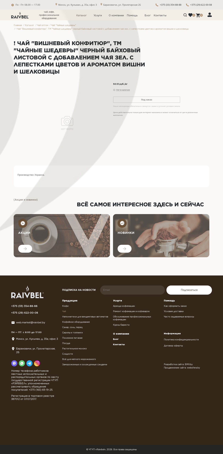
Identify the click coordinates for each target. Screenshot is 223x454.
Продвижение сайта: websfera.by (182, 367)
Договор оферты (173, 345)
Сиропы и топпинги (72, 332)
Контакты (160, 15)
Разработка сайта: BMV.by (178, 364)
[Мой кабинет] (209, 14)
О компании (116, 15)
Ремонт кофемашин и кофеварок (131, 311)
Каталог (81, 15)
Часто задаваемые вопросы (179, 316)
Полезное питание (72, 338)
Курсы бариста (121, 325)
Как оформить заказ (175, 306)
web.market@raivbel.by (30, 322)
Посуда (66, 343)
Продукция (69, 300)
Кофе (65, 306)
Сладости (67, 354)
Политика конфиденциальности (181, 339)
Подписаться (189, 290)
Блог (148, 15)
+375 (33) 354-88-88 (170, 4)
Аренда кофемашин (124, 306)
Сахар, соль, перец (72, 327)
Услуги (98, 15)
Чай (64, 311)
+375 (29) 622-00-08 (201, 4)
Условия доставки (174, 311)
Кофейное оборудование (76, 322)
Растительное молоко (74, 348)
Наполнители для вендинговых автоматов (85, 316)
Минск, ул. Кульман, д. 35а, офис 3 (37, 338)
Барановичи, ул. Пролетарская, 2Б (35, 350)
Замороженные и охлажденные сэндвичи (84, 364)
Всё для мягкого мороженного (79, 359)
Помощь (132, 15)
